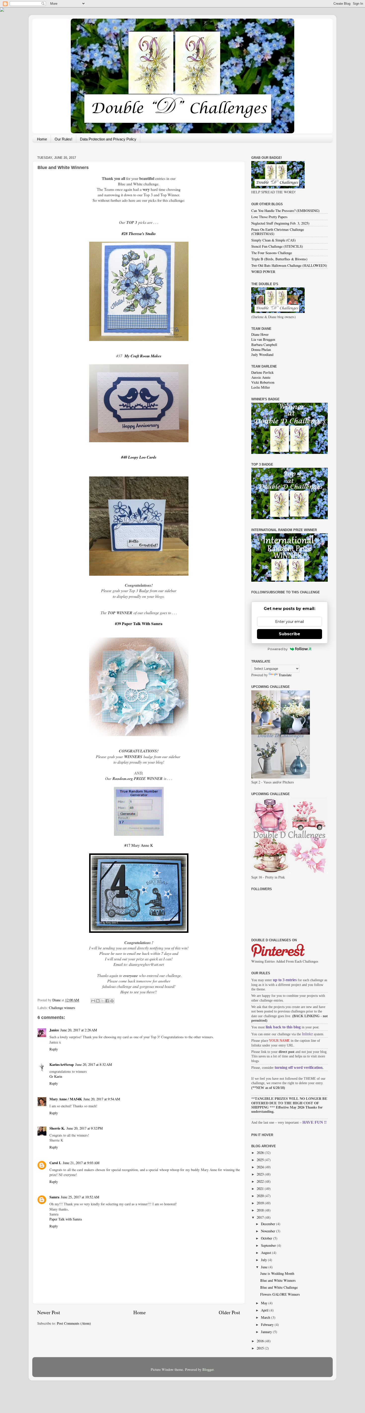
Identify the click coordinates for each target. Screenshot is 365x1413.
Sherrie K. (57, 1128)
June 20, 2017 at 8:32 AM (93, 1064)
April (265, 1310)
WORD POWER (263, 271)
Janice (54, 1030)
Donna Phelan (261, 349)
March (266, 1317)
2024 (261, 1167)
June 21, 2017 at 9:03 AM (81, 1162)
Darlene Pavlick (262, 372)
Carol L (55, 1162)
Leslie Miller (260, 387)
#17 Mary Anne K (138, 845)
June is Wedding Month (277, 1273)
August (266, 1252)
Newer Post (48, 1312)
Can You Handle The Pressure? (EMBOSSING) (285, 210)
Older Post (229, 1312)
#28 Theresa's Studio (139, 233)
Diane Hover (260, 334)
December (268, 1223)
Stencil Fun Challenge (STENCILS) (277, 246)
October (267, 1238)
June (264, 1267)
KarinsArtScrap (61, 1064)
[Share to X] (102, 1000)
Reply (53, 1049)
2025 (261, 1159)
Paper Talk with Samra (65, 1219)
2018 (261, 1210)
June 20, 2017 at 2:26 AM (78, 1030)
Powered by (278, 649)
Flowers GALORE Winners (280, 1294)
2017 (261, 1217)
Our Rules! (63, 139)
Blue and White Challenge (279, 1287)
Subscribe (289, 634)
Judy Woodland (262, 354)
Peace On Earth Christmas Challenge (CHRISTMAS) (277, 231)
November (268, 1231)
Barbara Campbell (264, 344)
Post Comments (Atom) (74, 1323)
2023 (261, 1174)
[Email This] (93, 1000)
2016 (261, 1341)
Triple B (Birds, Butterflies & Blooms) (279, 259)
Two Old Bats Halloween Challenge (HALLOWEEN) (289, 265)
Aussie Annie (260, 377)
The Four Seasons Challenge (271, 252)
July (264, 1259)
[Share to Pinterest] (112, 1000)
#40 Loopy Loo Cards (138, 457)
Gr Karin (55, 1076)
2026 (261, 1152)
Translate (285, 675)
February (268, 1324)
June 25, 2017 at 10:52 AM (80, 1197)
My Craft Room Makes (142, 356)
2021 (261, 1188)
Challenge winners (62, 1007)
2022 (261, 1181)
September (269, 1245)
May (264, 1303)
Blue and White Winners (278, 1280)
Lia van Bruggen (263, 339)
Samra (54, 1197)
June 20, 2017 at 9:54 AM (101, 1099)
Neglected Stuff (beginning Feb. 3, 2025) (280, 223)
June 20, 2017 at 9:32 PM (85, 1128)
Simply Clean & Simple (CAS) (273, 240)
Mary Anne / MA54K (65, 1099)
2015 (261, 1348)
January (267, 1331)
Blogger (208, 1369)
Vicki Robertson (262, 382)
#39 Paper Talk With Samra (138, 623)
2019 (261, 1203)
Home (42, 139)
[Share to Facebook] (107, 1000)
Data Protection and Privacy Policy (108, 139)
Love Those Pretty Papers (269, 216)
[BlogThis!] (97, 1000)
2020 (261, 1195)
